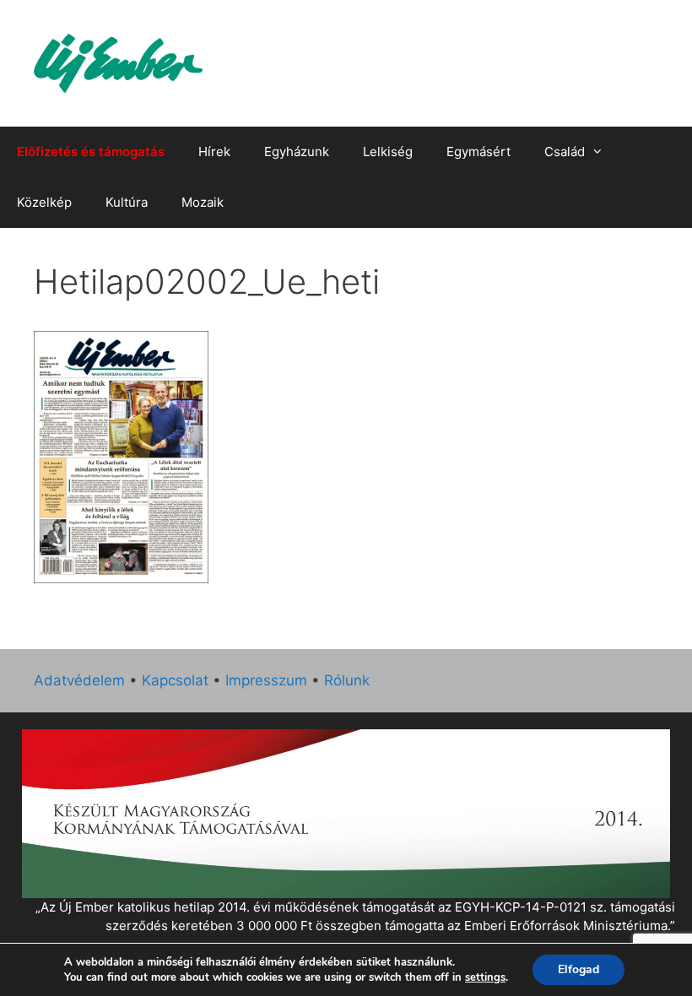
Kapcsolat (175, 680)
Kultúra (126, 202)
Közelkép (44, 202)
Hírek (214, 151)
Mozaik (202, 202)
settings (485, 977)
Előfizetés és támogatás (91, 151)
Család (564, 151)
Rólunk (347, 680)
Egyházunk (296, 151)
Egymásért (478, 151)
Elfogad (578, 969)
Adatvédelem (79, 680)
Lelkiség (388, 151)
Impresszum (266, 680)
